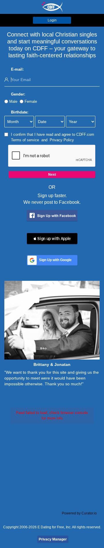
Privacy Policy (62, 140)
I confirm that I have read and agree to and (52, 137)
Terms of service (25, 140)
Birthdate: (19, 112)
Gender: (18, 94)
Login (52, 20)
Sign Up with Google (55, 260)
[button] (52, 238)
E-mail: (17, 69)
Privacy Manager (53, 539)
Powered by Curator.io (79, 513)
